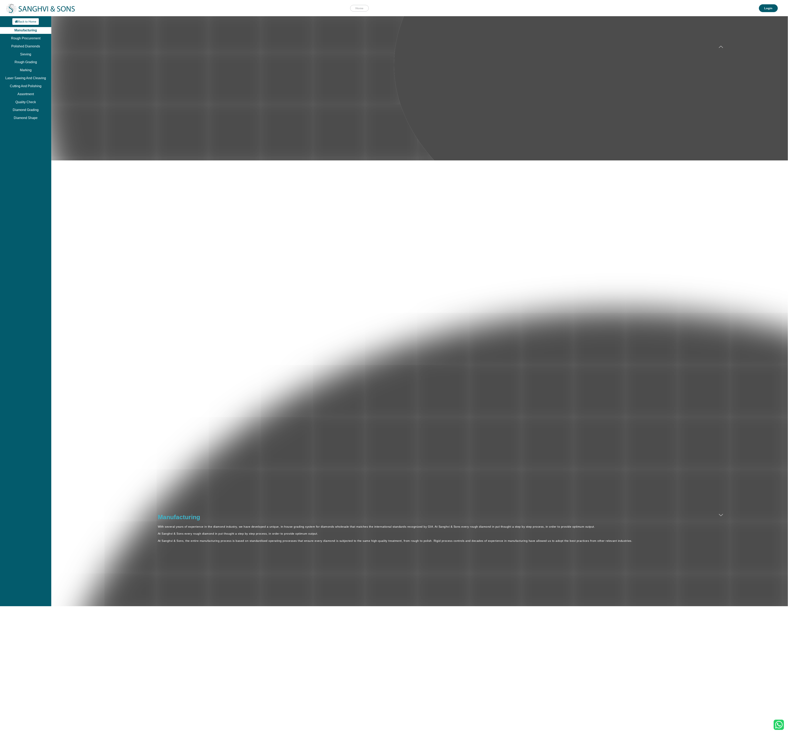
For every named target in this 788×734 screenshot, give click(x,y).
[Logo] (40, 7)
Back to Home (27, 21)
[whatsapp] (779, 724)
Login (768, 8)
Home (359, 8)
